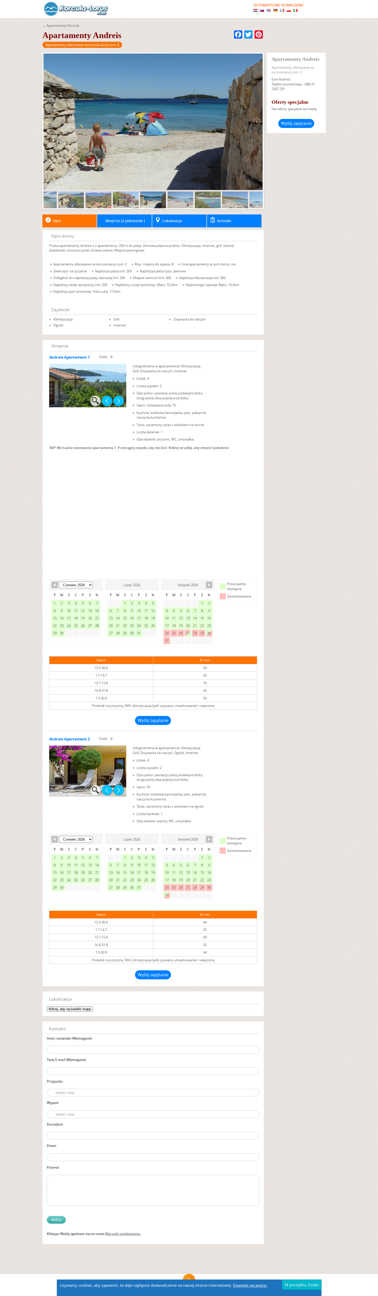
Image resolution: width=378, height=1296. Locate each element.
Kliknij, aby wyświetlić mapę (70, 1009)
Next (118, 401)
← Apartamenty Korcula (60, 25)
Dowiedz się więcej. (250, 1285)
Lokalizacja (172, 220)
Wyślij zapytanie (153, 720)
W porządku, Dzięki (302, 1284)
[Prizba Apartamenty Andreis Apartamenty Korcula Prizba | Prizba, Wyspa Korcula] (75, 9)
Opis (57, 220)
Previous (107, 401)
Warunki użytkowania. (123, 1233)
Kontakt (224, 220)
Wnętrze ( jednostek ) (125, 220)
